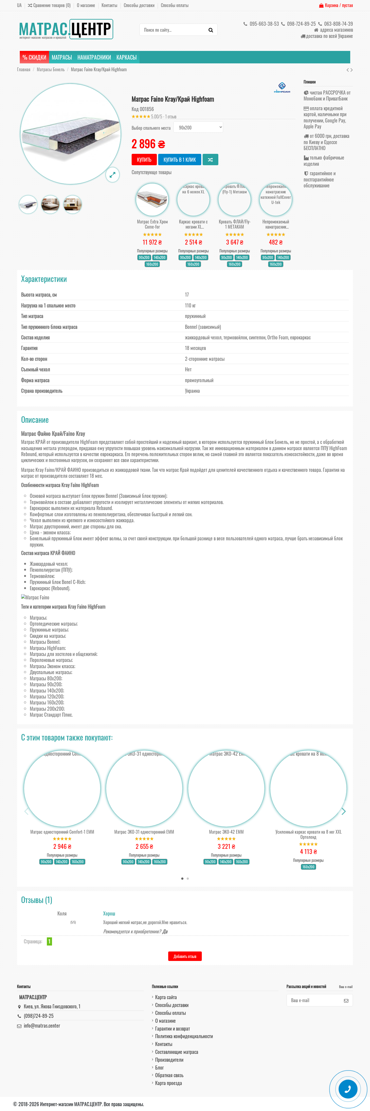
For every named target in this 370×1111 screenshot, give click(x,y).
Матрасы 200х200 (47, 708)
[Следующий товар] (351, 69)
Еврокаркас (40, 588)
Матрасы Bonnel (44, 641)
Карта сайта (166, 997)
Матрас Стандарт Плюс (51, 714)
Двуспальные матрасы (50, 671)
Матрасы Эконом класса (52, 666)
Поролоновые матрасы (51, 659)
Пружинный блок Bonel (51, 581)
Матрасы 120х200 (46, 696)
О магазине (86, 5)
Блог (159, 1067)
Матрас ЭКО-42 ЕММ (226, 832)
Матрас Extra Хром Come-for (152, 224)
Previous (26, 811)
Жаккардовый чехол (48, 563)
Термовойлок (42, 575)
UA (19, 5)
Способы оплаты (175, 5)
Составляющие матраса (176, 1052)
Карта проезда (168, 1083)
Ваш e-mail (346, 986)
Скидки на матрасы (47, 635)
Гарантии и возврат (172, 1028)
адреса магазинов (336, 29)
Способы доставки (139, 5)
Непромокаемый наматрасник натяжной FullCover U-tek (275, 224)
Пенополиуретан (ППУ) (51, 569)
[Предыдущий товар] (348, 69)
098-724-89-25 (301, 23)
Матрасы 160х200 (46, 702)
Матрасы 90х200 (45, 684)
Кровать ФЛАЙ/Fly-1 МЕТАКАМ (235, 224)
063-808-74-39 (338, 23)
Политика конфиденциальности (184, 1036)
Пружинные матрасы (49, 629)
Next (343, 811)
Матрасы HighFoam (47, 647)
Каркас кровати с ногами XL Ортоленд (193, 224)
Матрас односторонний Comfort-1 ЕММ (62, 832)
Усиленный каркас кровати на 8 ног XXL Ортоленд (308, 834)
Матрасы (38, 617)
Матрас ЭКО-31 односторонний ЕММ (144, 832)
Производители (169, 1060)
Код (135, 109)
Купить (144, 159)
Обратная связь (169, 1075)
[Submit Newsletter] (346, 1000)
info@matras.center (42, 1025)
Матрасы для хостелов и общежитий (63, 653)
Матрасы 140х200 (46, 690)
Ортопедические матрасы (53, 623)
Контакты (110, 5)
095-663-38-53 (264, 23)
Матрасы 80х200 (45, 678)
